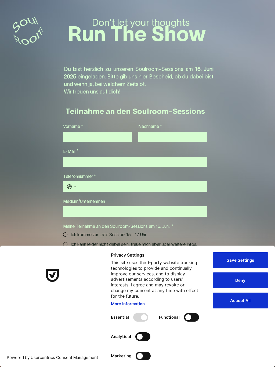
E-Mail (70, 151)
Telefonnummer (79, 176)
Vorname (73, 126)
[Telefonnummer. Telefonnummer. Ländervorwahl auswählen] (71, 187)
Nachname (150, 126)
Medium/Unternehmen (84, 201)
